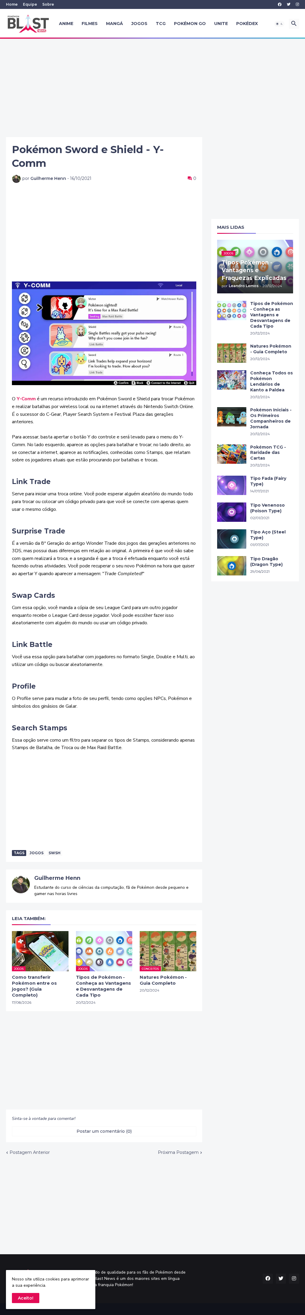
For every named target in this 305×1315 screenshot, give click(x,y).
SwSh (54, 853)
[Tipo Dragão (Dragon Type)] (231, 565)
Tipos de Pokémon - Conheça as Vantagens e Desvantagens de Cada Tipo (103, 986)
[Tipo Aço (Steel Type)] (231, 539)
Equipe (30, 4)
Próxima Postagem (178, 1152)
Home (12, 4)
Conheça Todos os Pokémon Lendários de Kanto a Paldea (271, 381)
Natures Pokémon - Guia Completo (163, 980)
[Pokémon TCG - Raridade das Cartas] (231, 454)
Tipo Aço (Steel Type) (268, 534)
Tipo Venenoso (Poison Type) (267, 507)
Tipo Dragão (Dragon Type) (266, 561)
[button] (279, 24)
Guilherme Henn (57, 878)
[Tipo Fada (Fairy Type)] (231, 485)
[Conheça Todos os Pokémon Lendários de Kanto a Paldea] (231, 380)
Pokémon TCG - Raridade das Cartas (268, 452)
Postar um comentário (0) (104, 1131)
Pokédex (247, 23)
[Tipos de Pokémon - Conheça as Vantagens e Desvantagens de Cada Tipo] (231, 310)
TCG (161, 23)
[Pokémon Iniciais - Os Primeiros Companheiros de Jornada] (231, 417)
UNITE (221, 23)
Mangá (114, 23)
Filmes (90, 23)
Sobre (48, 4)
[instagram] (297, 4)
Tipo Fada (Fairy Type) (268, 481)
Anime (66, 23)
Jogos (139, 23)
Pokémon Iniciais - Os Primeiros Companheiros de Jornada (271, 418)
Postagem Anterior (30, 1152)
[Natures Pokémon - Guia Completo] (231, 353)
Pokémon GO (190, 23)
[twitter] (288, 4)
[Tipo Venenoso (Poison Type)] (231, 512)
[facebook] (279, 4)
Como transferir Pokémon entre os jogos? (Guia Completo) (34, 986)
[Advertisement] (152, 88)
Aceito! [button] (25, 1298)
